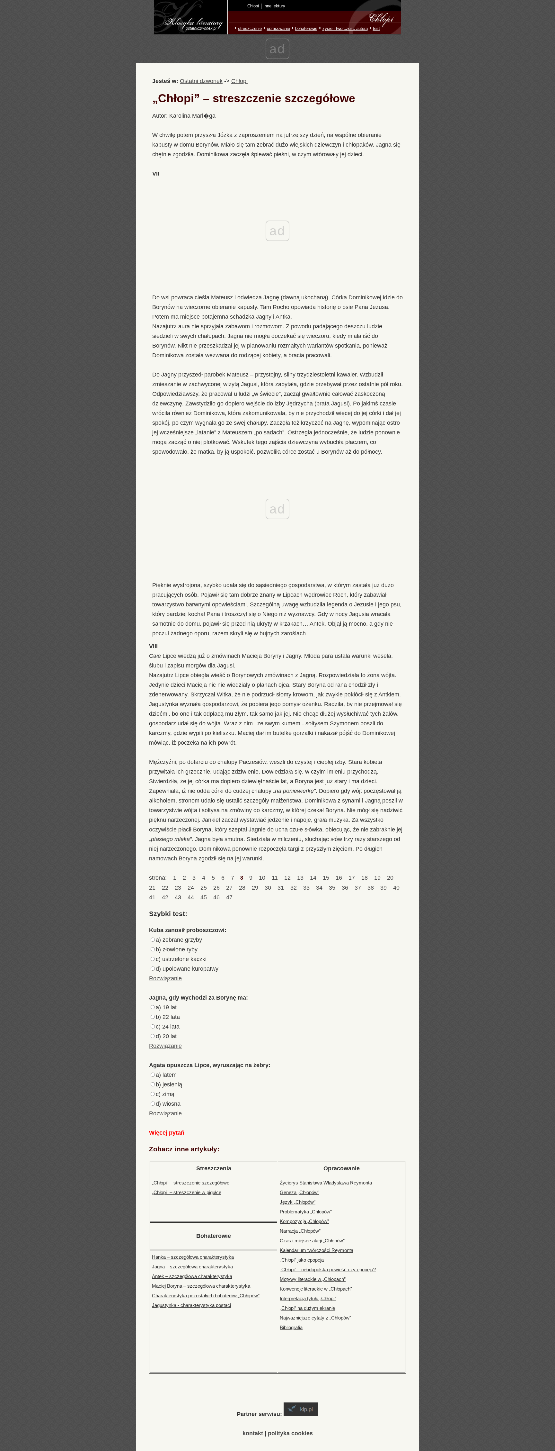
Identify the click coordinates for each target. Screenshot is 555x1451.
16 (339, 878)
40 (396, 887)
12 (287, 878)
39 (383, 887)
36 (345, 887)
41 (153, 897)
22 (165, 887)
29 (255, 887)
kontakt (252, 1433)
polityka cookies (290, 1433)
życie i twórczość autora (345, 28)
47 (229, 897)
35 (332, 887)
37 (358, 887)
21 (153, 887)
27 (229, 887)
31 (281, 887)
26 (216, 887)
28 (242, 887)
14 (313, 878)
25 (203, 887)
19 (377, 878)
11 (274, 878)
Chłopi (253, 6)
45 (203, 897)
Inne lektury (274, 6)
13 (300, 878)
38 (370, 887)
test (376, 28)
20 (390, 878)
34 (319, 887)
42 (165, 897)
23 (178, 887)
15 (326, 878)
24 (191, 887)
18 (364, 878)
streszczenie (250, 28)
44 (191, 897)
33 (306, 887)
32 (293, 887)
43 (178, 897)
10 (262, 878)
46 (216, 897)
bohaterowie (306, 28)
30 (268, 887)
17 (352, 878)
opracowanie (278, 28)
